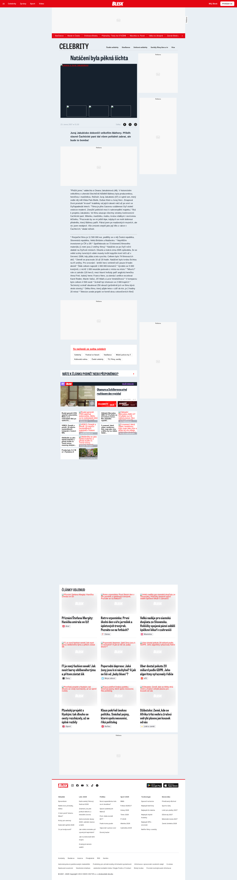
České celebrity (112, 47)
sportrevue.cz (86, 433)
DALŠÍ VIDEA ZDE (128, 384)
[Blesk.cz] (118, 4)
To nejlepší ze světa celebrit (89, 349)
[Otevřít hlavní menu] (3, 3)
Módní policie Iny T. (123, 355)
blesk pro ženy (86, 446)
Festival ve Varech (92, 355)
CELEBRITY (74, 46)
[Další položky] (182, 36)
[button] (154, 785)
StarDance (126, 47)
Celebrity (77, 355)
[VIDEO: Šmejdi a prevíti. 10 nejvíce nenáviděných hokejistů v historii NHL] (88, 429)
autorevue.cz (125, 421)
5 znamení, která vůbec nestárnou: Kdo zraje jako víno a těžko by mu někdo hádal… (109, 429)
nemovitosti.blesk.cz (89, 458)
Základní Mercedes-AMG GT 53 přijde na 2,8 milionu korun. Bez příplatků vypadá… (109, 416)
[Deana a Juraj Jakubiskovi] (74, 65)
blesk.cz (84, 421)
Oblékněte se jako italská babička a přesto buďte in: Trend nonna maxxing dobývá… (69, 441)
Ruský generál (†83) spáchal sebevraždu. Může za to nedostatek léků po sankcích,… (69, 416)
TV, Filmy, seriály (114, 359)
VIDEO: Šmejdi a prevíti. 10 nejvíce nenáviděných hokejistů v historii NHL (69, 429)
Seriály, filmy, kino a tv (159, 47)
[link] (72, 785)
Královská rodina (80, 359)
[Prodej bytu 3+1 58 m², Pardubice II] (88, 453)
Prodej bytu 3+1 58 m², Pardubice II (69, 451)
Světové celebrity (140, 47)
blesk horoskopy (127, 433)
